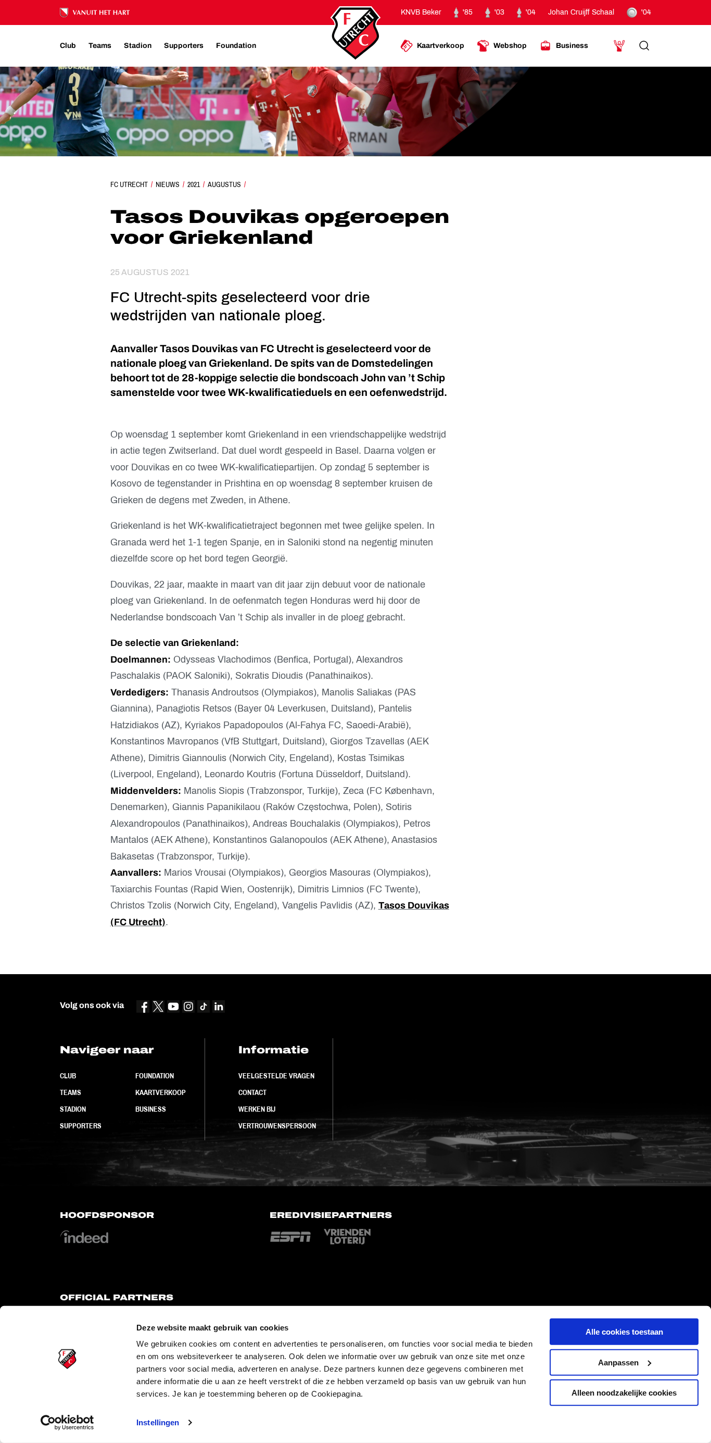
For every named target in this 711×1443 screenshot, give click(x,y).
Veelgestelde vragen (276, 1075)
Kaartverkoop (160, 1092)
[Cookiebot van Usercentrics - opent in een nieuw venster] (67, 1422)
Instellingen (157, 1422)
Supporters (80, 1125)
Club (68, 1075)
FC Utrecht (129, 184)
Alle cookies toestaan (624, 1331)
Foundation (154, 1075)
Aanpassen (618, 1362)
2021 (193, 184)
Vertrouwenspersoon (277, 1125)
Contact (252, 1092)
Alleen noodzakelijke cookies (624, 1392)
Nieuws (168, 184)
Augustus (224, 184)
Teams (70, 1092)
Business (150, 1109)
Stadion (73, 1109)
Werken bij (256, 1109)
